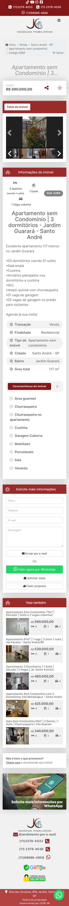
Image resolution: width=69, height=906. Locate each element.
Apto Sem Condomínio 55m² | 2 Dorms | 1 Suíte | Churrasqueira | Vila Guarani (32, 722)
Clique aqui (13, 762)
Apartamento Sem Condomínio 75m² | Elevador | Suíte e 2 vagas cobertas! (30, 613)
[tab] (17, 107)
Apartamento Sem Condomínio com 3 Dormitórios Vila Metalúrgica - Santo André (34, 695)
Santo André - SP (42, 44)
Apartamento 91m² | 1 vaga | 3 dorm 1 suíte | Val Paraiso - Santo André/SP (34, 641)
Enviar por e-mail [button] (36, 553)
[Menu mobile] (34, 25)
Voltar (59, 52)
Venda (23, 44)
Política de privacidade (34, 899)
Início (12, 44)
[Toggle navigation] (59, 20)
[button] (10, 132)
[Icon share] (27, 2)
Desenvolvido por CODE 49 (35, 903)
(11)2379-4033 (23, 7)
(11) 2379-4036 (51, 7)
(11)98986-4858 (37, 13)
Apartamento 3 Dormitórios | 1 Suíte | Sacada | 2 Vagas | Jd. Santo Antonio (30, 668)
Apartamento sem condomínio (28, 48)
